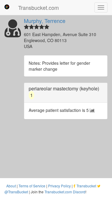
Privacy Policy (59, 185)
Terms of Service (32, 185)
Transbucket (86, 185)
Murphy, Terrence (44, 20)
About (11, 185)
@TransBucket (16, 191)
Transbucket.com (38, 7)
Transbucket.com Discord (65, 191)
